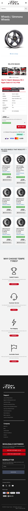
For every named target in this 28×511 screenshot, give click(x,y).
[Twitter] (7, 485)
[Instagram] (10, 485)
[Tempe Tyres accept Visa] (4, 493)
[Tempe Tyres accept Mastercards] (8, 493)
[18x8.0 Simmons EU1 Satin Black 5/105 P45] (21, 192)
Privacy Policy (6, 406)
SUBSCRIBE (13, 472)
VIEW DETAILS (7, 180)
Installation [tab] (20, 88)
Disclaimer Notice (13, 406)
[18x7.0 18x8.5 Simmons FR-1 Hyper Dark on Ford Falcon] (23, 69)
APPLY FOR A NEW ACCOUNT (14, 454)
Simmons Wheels (6, 171)
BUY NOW (22, 127)
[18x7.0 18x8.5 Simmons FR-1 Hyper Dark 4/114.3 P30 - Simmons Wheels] (14, 39)
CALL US (14, 309)
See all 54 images (15, 77)
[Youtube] (13, 485)
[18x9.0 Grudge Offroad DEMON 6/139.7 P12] (21, 159)
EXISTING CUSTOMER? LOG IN (14, 450)
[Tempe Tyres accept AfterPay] (13, 493)
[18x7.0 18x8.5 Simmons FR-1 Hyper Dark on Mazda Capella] (5, 69)
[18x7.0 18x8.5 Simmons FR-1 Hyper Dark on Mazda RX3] (17, 73)
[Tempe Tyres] (13, 3)
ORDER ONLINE (14, 284)
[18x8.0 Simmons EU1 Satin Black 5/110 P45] (21, 222)
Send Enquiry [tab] (6, 90)
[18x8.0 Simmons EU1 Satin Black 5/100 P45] (7, 192)
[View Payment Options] (17, 138)
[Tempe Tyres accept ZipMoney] (7, 138)
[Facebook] (4, 485)
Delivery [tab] (14, 88)
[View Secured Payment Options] (10, 496)
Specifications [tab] (6, 88)
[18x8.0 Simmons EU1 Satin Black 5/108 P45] (7, 222)
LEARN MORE (14, 335)
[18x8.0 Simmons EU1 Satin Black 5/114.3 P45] (7, 159)
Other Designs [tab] (15, 90)
